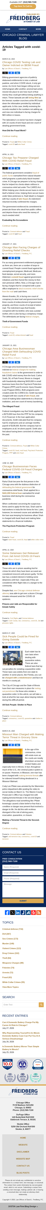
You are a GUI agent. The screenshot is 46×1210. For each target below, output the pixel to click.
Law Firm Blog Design (22, 1206)
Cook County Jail (14, 621)
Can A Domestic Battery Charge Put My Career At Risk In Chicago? (20, 1023)
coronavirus (26, 621)
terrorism (5, 839)
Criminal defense (16, 231)
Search (41, 1004)
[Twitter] (12, 912)
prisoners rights (7, 623)
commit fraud (17, 277)
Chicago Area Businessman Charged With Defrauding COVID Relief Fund (21, 351)
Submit (23, 901)
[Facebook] (7, 912)
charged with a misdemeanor (18, 678)
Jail (39, 621)
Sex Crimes (10, 939)
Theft (6, 958)
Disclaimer (23, 1152)
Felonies (29, 834)
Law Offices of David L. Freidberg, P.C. (30, 1200)
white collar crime (37, 540)
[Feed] (38, 912)
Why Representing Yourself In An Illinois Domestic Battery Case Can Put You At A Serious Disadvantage (21, 1036)
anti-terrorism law (14, 836)
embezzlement (20, 335)
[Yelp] (33, 912)
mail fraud (23, 450)
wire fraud (21, 144)
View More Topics (10, 987)
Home (7, 29)
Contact (23, 29)
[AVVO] (28, 912)
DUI (6, 934)
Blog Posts (23, 1173)
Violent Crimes (11, 948)
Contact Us (23, 1166)
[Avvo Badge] (38, 1064)
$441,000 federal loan (12, 493)
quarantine (28, 718)
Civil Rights (14, 618)
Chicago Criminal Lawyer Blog (23, 18)
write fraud (20, 453)
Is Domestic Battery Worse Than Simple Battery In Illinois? (20, 1047)
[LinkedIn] (17, 912)
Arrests (7, 973)
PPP (11, 453)
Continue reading (9, 136)
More (38, 29)
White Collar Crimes (25, 142)
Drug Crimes (10, 953)
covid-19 (11, 144)
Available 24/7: (23, 4)
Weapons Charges (13, 963)
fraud (20, 234)
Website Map (23, 1159)
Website (23, 1145)
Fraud (12, 142)
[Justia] (23, 912)
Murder (8, 944)
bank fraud (12, 540)
